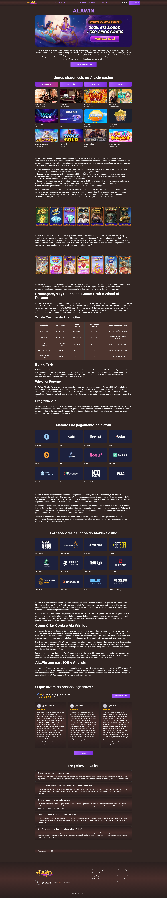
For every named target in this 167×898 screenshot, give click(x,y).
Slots (119, 84)
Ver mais (83, 753)
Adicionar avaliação (121, 695)
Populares (45, 84)
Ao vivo (69, 84)
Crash (94, 84)
